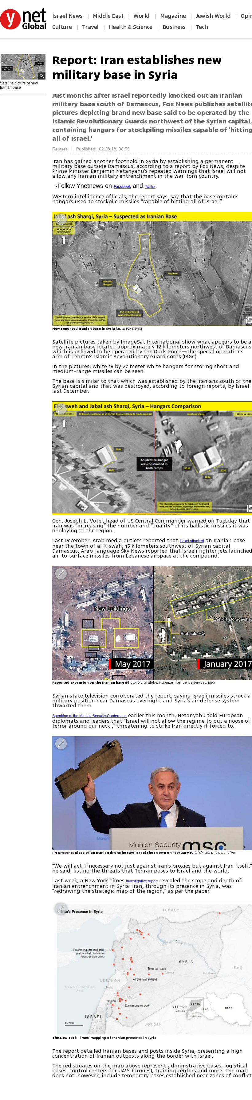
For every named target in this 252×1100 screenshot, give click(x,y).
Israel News (67, 16)
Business (174, 27)
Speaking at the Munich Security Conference (89, 716)
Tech (202, 27)
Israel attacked (192, 541)
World (142, 16)
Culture (62, 27)
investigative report (142, 881)
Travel (90, 27)
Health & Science (130, 27)
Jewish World (213, 16)
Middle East (108, 16)
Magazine (173, 16)
